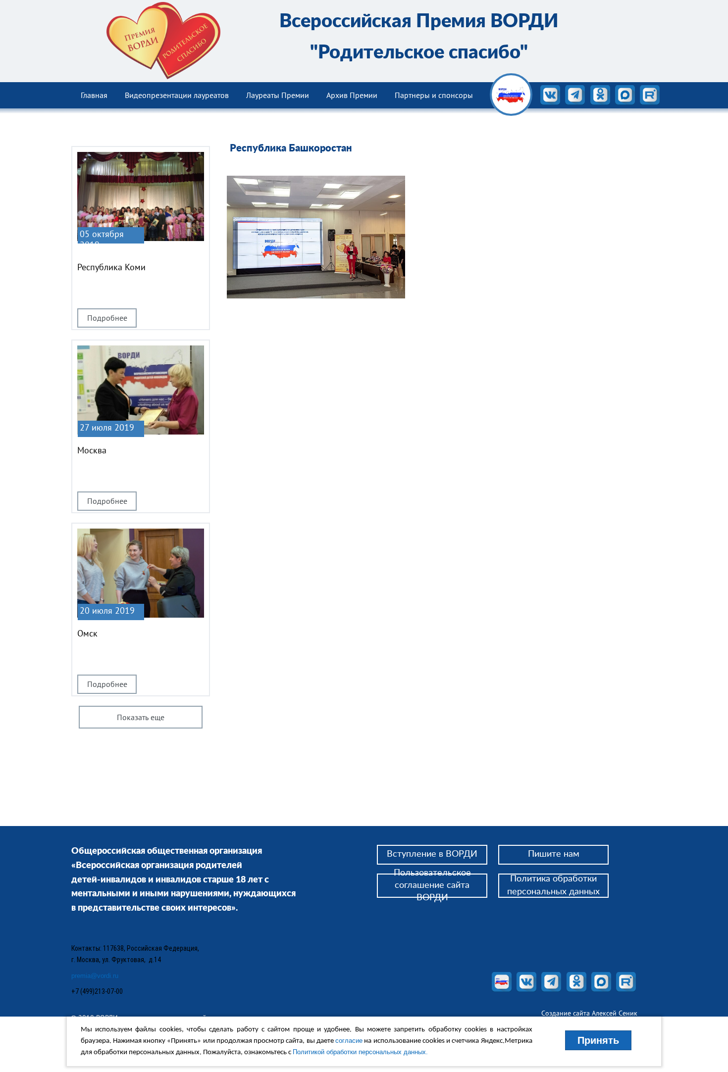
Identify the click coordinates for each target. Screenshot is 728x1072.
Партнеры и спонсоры (434, 95)
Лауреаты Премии (277, 95)
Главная (94, 95)
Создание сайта (566, 1013)
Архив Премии (351, 95)
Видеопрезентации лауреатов (177, 95)
